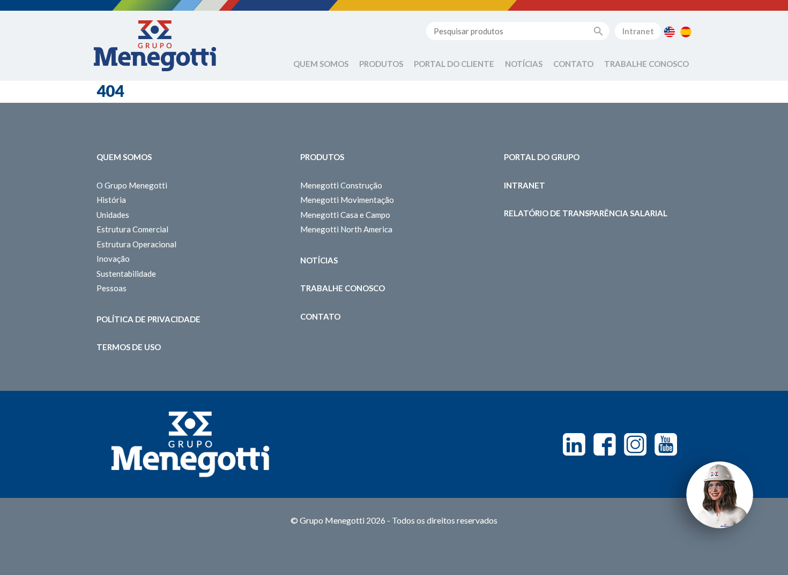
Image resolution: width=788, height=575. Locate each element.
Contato (573, 64)
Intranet (638, 31)
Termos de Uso (128, 347)
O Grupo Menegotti (131, 185)
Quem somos (124, 157)
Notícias (523, 64)
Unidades (112, 215)
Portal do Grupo (541, 157)
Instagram (635, 444)
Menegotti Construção (341, 185)
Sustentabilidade (126, 273)
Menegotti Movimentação (347, 200)
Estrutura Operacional (136, 244)
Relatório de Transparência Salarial (585, 213)
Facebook (604, 444)
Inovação (113, 258)
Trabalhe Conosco (646, 64)
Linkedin (574, 444)
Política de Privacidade (148, 319)
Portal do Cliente (454, 64)
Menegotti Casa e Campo (345, 215)
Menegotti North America (346, 229)
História (111, 200)
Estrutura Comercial (132, 229)
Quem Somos (320, 64)
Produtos (381, 64)
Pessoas (111, 288)
